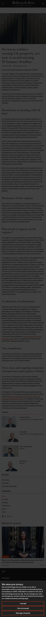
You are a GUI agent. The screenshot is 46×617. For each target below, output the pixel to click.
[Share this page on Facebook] (8, 516)
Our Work (5, 499)
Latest (7, 9)
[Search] (43, 4)
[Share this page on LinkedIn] (3, 516)
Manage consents (23, 613)
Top (3, 571)
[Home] (23, 4)
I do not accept (23, 608)
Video (4, 512)
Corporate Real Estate (9, 486)
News (4, 496)
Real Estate (5, 480)
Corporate (5, 483)
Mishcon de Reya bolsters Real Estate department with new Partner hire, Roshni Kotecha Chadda (22, 561)
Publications (6, 505)
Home (2, 9)
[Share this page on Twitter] (5, 516)
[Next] (43, 546)
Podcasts (5, 502)
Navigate (6, 577)
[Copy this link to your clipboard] (11, 516)
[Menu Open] (3, 4)
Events (4, 509)
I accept (23, 603)
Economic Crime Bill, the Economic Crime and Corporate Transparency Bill (21, 397)
